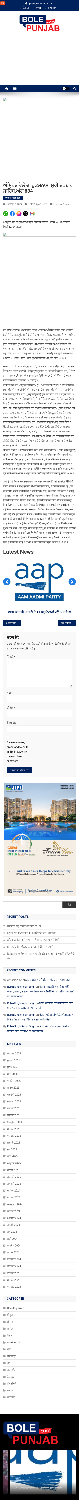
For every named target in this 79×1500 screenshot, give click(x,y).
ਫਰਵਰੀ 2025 (14, 1176)
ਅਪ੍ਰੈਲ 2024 (14, 1245)
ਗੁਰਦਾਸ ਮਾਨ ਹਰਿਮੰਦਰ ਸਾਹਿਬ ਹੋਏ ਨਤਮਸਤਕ (48, 979)
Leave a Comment (63, 204)
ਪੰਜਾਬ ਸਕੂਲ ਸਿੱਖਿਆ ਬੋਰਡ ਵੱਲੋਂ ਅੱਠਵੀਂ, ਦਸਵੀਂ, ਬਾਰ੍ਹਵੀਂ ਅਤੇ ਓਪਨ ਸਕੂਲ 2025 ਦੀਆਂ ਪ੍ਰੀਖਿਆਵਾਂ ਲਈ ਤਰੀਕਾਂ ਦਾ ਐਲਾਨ (40, 991)
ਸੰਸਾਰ (10, 1321)
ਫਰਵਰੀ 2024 (14, 1259)
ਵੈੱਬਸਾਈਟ (12, 722)
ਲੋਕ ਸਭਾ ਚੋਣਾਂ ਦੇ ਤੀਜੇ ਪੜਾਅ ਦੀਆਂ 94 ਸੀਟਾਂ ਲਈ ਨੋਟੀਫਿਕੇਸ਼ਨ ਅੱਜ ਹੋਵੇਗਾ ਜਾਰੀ (68, 623)
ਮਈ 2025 (12, 1156)
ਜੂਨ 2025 (12, 1149)
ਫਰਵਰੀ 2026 (14, 1094)
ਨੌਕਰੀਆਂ (11, 1383)
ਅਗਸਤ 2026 (14, 1053)
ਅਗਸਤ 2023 (14, 1286)
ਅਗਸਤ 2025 (14, 1135)
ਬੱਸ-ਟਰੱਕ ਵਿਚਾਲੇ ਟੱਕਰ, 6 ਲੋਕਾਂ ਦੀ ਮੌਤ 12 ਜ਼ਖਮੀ (30, 946)
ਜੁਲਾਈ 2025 (13, 1142)
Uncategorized (12, 197)
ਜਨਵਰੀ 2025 (14, 1183)
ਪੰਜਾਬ (10, 1390)
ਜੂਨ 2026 (12, 1067)
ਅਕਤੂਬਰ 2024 (15, 1204)
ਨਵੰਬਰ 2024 (13, 1197)
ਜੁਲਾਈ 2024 (13, 1224)
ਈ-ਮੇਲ (11, 707)
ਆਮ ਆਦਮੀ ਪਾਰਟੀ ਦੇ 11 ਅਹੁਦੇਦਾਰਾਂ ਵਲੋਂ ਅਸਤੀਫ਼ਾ (31, 933)
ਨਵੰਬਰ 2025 (13, 1115)
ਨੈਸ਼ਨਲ (10, 1376)
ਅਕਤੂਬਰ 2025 (15, 1121)
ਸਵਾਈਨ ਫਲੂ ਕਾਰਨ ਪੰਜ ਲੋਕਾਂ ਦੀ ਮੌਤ (24, 926)
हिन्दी (38, 7)
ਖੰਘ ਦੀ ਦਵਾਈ (14, 1342)
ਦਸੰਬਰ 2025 (13, 1108)
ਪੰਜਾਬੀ (26, 7)
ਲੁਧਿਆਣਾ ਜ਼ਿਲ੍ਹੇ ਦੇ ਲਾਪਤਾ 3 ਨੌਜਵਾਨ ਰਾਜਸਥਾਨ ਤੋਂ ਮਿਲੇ (39, 612)
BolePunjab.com (37, 204)
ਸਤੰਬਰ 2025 (13, 1128)
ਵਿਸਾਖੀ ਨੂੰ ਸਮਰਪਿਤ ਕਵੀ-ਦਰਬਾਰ (14, 623)
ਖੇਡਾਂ (9, 1349)
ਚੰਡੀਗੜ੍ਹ (11, 1356)
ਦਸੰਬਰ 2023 (13, 1273)
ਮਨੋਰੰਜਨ (11, 1397)
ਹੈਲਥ (9, 1335)
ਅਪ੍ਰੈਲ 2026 (14, 1080)
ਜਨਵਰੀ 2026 (14, 1101)
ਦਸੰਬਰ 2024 (13, 1190)
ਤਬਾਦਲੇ (11, 1369)
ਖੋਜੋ (69, 904)
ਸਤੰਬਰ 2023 (13, 1279)
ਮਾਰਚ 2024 (13, 1252)
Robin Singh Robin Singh (21, 986)
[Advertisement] (39, 62)
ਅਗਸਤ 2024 (14, 1218)
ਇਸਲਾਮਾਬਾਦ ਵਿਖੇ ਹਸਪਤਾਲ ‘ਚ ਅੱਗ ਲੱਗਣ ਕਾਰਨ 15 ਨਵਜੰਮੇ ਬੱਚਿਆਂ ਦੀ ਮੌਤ (41, 956)
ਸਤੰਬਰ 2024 (13, 1211)
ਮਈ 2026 (12, 1074)
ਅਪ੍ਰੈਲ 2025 (14, 1163)
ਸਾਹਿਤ (10, 1328)
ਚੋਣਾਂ (9, 1362)
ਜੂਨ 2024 (12, 1231)
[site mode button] (66, 88)
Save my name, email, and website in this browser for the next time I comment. (17, 752)
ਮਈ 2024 (12, 1238)
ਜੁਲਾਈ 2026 (13, 1060)
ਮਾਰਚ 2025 (13, 1170)
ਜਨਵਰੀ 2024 (14, 1266)
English (52, 7)
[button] (6, 581)
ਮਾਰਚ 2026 (13, 1087)
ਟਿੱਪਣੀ (11, 656)
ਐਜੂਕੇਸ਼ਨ (11, 1314)
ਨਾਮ (10, 692)
